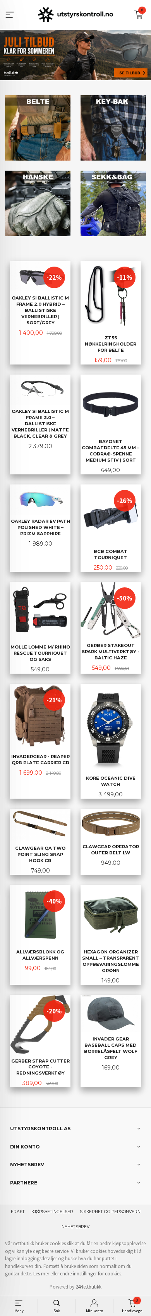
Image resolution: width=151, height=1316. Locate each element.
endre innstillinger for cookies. (91, 1273)
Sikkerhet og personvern (110, 1211)
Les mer (41, 1273)
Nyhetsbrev (75, 1226)
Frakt (18, 1211)
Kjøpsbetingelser (52, 1211)
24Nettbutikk (88, 1286)
